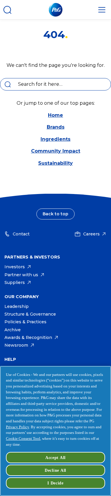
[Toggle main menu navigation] (102, 9)
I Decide (55, 483)
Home (55, 115)
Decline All (55, 470)
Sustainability (55, 163)
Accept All (55, 457)
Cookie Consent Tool (23, 438)
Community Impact (55, 151)
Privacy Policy (17, 427)
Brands (56, 127)
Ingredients (55, 139)
